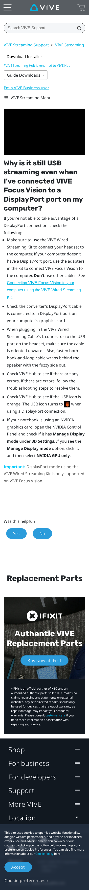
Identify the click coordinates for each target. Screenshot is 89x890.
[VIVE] (44, 7)
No (42, 533)
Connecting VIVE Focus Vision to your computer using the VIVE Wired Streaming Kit (44, 290)
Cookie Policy (44, 854)
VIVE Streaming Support (26, 45)
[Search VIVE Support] (77, 28)
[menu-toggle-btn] (7, 7)
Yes (16, 533)
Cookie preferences (24, 880)
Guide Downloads (24, 75)
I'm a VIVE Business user (26, 88)
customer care (55, 715)
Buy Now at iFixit (44, 660)
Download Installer (24, 56)
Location (22, 817)
